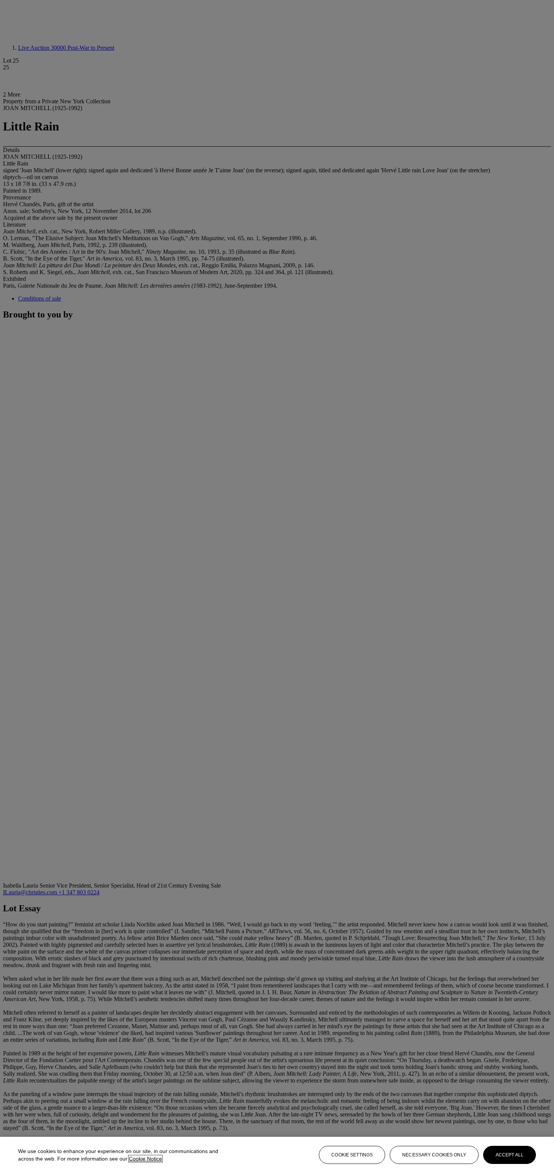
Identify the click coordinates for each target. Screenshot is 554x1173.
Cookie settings (352, 1155)
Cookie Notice (145, 1159)
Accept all (509, 1155)
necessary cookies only (434, 1155)
